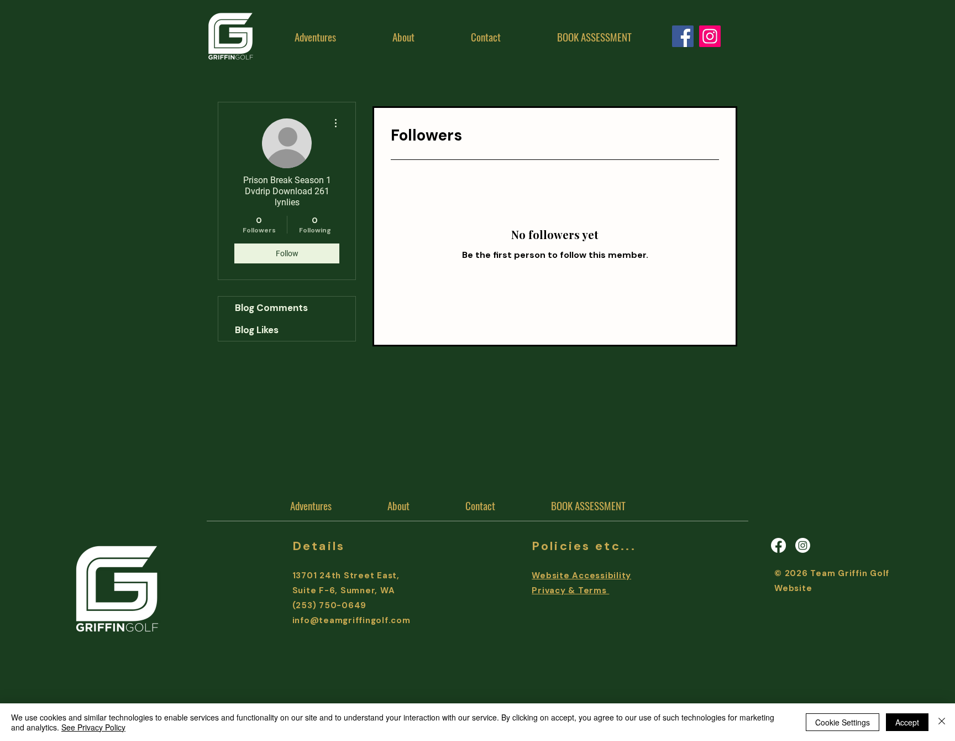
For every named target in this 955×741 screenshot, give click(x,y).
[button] (403, 36)
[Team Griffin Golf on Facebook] (683, 36)
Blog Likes (257, 330)
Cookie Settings (842, 722)
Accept (907, 722)
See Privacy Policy (93, 727)
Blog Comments (271, 308)
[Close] (941, 722)
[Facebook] (778, 545)
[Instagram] (710, 36)
